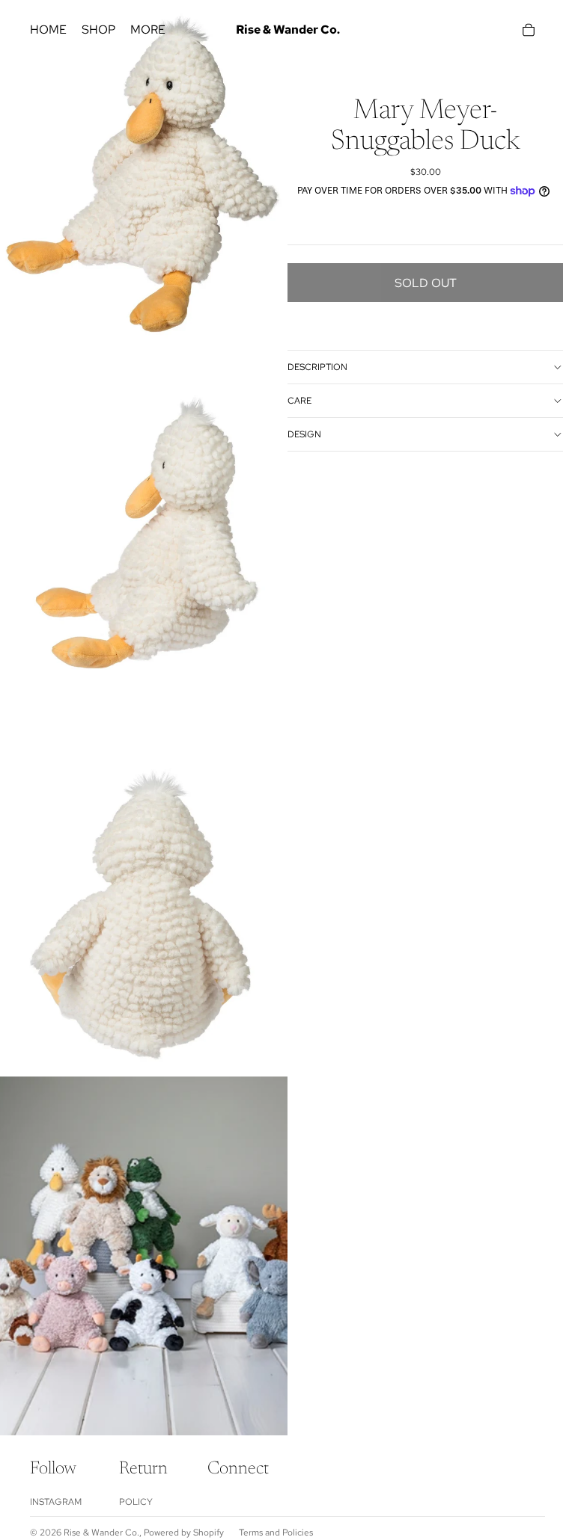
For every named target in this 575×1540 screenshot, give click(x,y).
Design (304, 434)
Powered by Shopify (184, 1533)
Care (299, 401)
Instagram (56, 1502)
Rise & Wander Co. (101, 1533)
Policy (136, 1502)
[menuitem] (148, 30)
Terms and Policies (276, 1533)
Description (317, 367)
